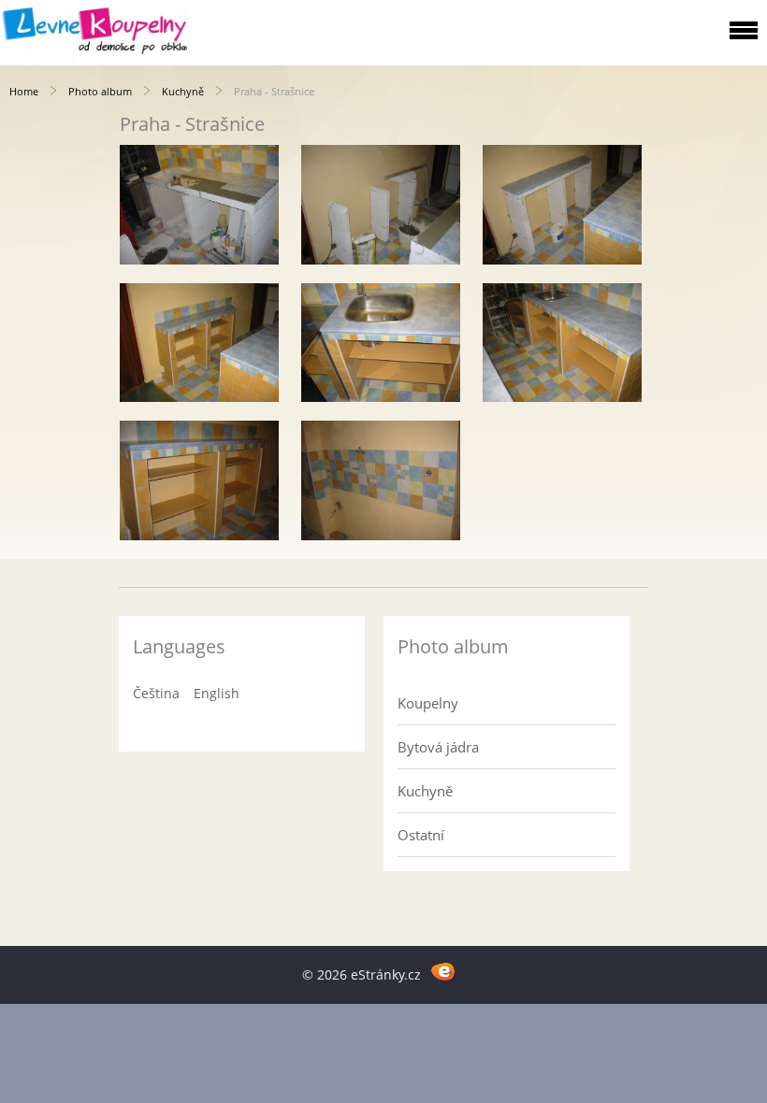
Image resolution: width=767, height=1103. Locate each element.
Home (23, 91)
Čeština (156, 693)
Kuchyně (183, 91)
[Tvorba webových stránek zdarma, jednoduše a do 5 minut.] (443, 971)
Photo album (100, 91)
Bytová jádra (438, 747)
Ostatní (421, 834)
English (216, 693)
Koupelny (428, 703)
